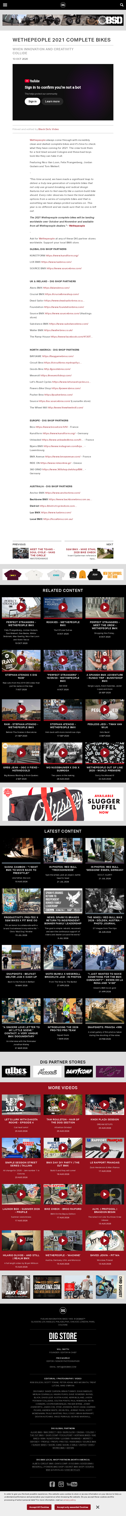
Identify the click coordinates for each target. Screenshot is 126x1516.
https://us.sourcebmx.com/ (54, 401)
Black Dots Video (48, 129)
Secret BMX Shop (74, 1467)
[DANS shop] (79, 1072)
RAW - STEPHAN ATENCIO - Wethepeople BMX (21, 726)
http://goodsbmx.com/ (57, 369)
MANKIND (76, 1438)
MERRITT (87, 1438)
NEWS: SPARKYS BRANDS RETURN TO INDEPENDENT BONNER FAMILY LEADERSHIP (63, 920)
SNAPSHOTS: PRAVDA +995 (105, 1027)
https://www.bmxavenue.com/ (62, 456)
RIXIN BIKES (75, 1442)
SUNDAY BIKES (39, 1445)
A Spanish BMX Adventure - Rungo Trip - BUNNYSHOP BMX (105, 677)
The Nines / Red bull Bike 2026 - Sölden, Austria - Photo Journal (104, 920)
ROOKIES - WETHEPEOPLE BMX (63, 624)
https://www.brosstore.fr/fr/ (52, 426)
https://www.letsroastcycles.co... (71, 381)
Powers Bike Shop (54, 1467)
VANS (91, 1445)
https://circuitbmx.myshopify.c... (63, 362)
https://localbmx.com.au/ (58, 519)
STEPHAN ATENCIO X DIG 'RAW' (21, 676)
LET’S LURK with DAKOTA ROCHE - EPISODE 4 (21, 1121)
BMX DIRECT (50, 1432)
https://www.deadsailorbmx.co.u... (64, 300)
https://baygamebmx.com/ (57, 356)
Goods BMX (86, 1463)
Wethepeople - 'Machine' (62, 1255)
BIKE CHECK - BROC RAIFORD (63, 1209)
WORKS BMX (59, 1448)
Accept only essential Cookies (72, 1507)
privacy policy (69, 1500)
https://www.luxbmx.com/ (56, 261)
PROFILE (45, 1442)
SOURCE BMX (89, 1442)
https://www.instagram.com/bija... (64, 446)
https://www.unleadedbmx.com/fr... (62, 439)
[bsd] (63, 20)
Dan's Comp (61, 1463)
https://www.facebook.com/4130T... (72, 336)
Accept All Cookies (39, 1507)
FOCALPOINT (66, 1435)
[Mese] (47, 1072)
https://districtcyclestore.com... (58, 505)
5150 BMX (74, 1463)
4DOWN (70, 1448)
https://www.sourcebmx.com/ (64, 268)
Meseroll (37, 1467)
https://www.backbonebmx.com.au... (70, 499)
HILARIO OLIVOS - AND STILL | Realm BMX (21, 1257)
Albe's (35, 1463)
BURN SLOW (69, 1432)
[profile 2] (110, 1287)
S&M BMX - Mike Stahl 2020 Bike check (81, 551)
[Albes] (16, 1072)
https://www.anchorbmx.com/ (62, 492)
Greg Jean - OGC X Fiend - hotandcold (21, 769)
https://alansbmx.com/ (56, 287)
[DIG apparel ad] (63, 574)
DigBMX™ (80, 1319)
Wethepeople (38, 140)
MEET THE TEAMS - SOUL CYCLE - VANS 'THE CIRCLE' (42, 552)
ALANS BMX (36, 1432)
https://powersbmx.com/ (66, 388)
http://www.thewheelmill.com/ (65, 407)
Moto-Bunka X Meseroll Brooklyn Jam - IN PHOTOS (63, 975)
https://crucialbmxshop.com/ (62, 294)
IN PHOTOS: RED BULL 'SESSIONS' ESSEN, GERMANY (105, 868)
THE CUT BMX (36, 1435)
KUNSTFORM (53, 1438)
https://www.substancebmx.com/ (68, 323)
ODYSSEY (34, 1442)
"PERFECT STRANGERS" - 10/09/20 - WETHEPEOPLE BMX (63, 677)
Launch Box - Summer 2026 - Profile (21, 1211)
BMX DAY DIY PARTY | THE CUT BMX (62, 1164)
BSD (59, 1432)
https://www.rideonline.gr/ (55, 463)
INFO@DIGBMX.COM (66, 1367)
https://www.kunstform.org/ (62, 255)
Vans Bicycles (72, 1470)
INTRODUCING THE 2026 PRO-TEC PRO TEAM (63, 1029)
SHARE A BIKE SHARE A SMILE (62, 1445)
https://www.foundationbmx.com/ (64, 307)
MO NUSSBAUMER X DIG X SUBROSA (63, 769)
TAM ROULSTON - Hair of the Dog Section (63, 1121)
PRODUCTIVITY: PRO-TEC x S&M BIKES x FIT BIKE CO (21, 919)
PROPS (54, 1442)
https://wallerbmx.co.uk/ (58, 330)
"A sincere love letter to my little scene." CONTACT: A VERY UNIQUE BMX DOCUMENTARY (21, 1032)
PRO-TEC (64, 1442)
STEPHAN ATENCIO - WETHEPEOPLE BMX (63, 726)
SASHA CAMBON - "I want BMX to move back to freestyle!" (21, 869)
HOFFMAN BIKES (82, 1435)
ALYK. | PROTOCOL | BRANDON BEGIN (104, 1211)
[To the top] (63, 1310)
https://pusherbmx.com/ (58, 394)
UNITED (83, 1445)
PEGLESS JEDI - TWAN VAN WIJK (105, 726)
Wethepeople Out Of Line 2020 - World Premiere (105, 769)
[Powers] (110, 1072)
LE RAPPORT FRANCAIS (105, 1162)
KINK (43, 1438)
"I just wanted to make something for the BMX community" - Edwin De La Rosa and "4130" (105, 978)
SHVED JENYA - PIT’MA (105, 1255)
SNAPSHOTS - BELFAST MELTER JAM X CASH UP (21, 975)
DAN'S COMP (52, 1435)
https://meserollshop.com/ (56, 375)
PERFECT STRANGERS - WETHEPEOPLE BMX (21, 624)
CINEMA (80, 1432)
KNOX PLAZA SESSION (105, 1119)
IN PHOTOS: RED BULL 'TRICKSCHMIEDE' (63, 868)
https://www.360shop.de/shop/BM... (63, 469)
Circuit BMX (47, 1463)
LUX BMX (65, 1438)
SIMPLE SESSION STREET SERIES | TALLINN (21, 1164)
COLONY (90, 1432)
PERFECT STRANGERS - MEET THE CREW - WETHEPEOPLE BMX (105, 625)
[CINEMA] (79, 1287)
